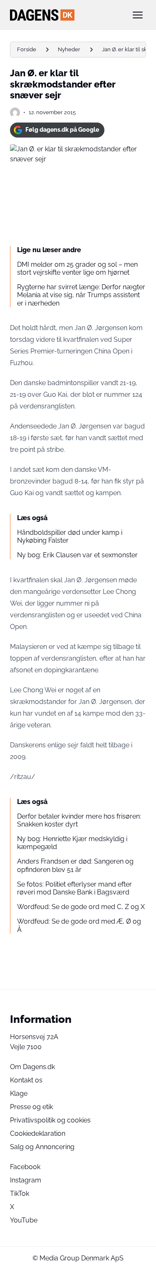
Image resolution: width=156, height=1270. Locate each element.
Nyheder (69, 49)
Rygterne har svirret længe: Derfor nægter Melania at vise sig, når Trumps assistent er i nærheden (81, 295)
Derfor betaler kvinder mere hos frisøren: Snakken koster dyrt (79, 820)
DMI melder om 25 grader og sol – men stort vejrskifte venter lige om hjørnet (77, 268)
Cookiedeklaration (37, 1133)
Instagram (25, 1180)
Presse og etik (31, 1107)
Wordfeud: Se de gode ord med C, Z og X (81, 907)
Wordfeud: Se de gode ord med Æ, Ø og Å (79, 925)
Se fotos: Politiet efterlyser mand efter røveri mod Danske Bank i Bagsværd (74, 888)
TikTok (19, 1193)
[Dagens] (64, 15)
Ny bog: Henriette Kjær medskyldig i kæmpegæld (72, 843)
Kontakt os (26, 1080)
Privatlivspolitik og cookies (50, 1120)
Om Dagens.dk (32, 1067)
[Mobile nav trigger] (137, 15)
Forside (26, 49)
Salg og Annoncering (42, 1147)
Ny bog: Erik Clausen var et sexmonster (77, 555)
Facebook (25, 1167)
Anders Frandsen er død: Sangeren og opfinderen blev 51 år (75, 865)
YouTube (23, 1220)
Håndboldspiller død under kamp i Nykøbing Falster (69, 536)
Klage (18, 1093)
